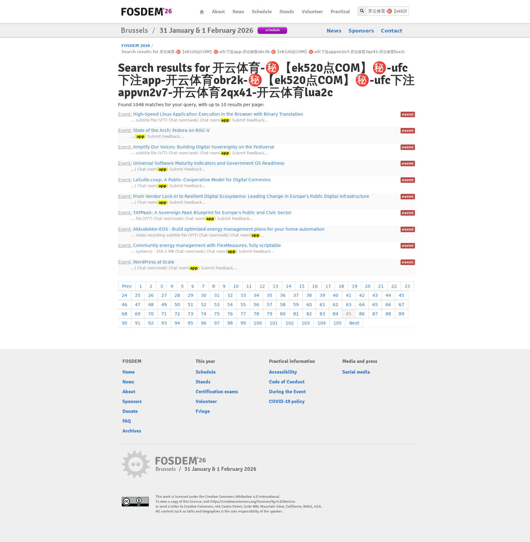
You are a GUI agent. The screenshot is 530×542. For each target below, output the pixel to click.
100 (258, 323)
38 (309, 295)
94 (177, 323)
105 (337, 323)
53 (217, 304)
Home (201, 12)
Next (354, 323)
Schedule (262, 12)
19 (354, 286)
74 (203, 313)
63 (348, 304)
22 (394, 286)
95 (190, 323)
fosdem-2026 (146, 12)
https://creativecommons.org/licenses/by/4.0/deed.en (252, 501)
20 (368, 286)
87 (375, 313)
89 (401, 313)
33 (243, 295)
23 (407, 286)
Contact (391, 31)
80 (283, 313)
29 (190, 295)
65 (375, 304)
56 (256, 304)
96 (203, 323)
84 (335, 313)
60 (309, 304)
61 (322, 304)
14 (288, 286)
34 (256, 295)
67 (401, 304)
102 (290, 323)
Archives (131, 431)
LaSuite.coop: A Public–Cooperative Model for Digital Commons (194, 179)
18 (341, 286)
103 (305, 323)
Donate (130, 411)
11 (249, 286)
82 (309, 313)
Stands (286, 12)
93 (164, 323)
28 (177, 295)
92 (151, 323)
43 (375, 295)
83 (322, 313)
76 (230, 313)
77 (243, 313)
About (218, 12)
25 (137, 295)
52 (203, 304)
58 (283, 304)
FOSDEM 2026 (135, 46)
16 (315, 286)
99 (243, 323)
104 (321, 323)
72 (177, 313)
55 (243, 304)
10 (236, 286)
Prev (127, 286)
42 (362, 295)
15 (302, 286)
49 (164, 304)
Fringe (203, 411)
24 (124, 295)
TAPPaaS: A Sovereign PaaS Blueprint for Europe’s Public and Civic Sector (205, 212)
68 (124, 313)
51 (190, 304)
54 (230, 304)
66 (388, 304)
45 (401, 295)
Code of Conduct (287, 382)
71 (164, 313)
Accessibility (283, 372)
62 (335, 304)
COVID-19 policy (287, 401)
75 (217, 313)
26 (151, 295)
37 (296, 295)
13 (275, 286)
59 (296, 304)
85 (348, 313)
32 (230, 295)
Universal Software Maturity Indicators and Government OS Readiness (201, 163)
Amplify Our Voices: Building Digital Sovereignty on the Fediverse (196, 146)
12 (262, 286)
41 (348, 295)
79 (269, 313)
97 (217, 323)
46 (124, 304)
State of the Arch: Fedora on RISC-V (164, 130)
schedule (272, 30)
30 (203, 295)
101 (274, 323)
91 (137, 323)
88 (388, 313)
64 (362, 304)
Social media (356, 372)
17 (328, 286)
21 (381, 286)
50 (177, 304)
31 (217, 295)
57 (269, 304)
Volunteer (312, 12)
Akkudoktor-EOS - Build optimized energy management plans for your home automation (221, 229)
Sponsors (361, 31)
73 (190, 313)
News (238, 12)
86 (362, 313)
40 (335, 295)
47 (137, 304)
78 (256, 313)
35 (269, 295)
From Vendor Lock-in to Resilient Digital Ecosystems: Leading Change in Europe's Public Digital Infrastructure (243, 196)
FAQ (126, 421)
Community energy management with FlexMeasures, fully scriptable (199, 245)
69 (137, 313)
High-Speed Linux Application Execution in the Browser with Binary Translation (210, 114)
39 (322, 295)
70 (151, 313)
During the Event (287, 392)
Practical (340, 12)
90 (124, 323)
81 (296, 313)
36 (283, 295)
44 (388, 295)
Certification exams (217, 392)
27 (164, 295)
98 (230, 323)
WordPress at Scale (146, 261)
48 (151, 304)
